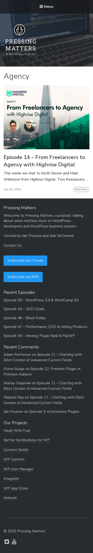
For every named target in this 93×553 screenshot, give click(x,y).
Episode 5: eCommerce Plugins (54, 411)
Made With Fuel (17, 430)
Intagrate (11, 478)
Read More (81, 189)
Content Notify (16, 449)
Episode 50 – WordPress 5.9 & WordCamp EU (41, 300)
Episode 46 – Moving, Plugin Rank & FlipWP (39, 335)
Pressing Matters (21, 45)
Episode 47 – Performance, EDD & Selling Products (45, 326)
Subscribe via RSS (23, 276)
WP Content (14, 459)
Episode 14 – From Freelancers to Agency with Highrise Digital (44, 161)
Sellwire (10, 497)
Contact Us (13, 245)
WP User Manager (19, 469)
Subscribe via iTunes (25, 260)
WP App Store (16, 488)
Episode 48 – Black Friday (25, 318)
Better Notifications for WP (27, 440)
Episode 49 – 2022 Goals (24, 309)
